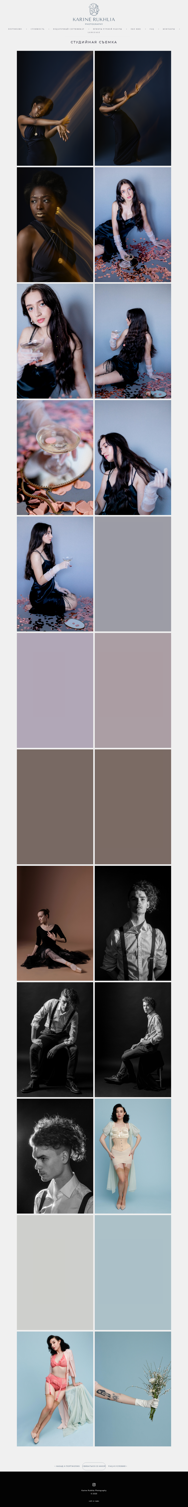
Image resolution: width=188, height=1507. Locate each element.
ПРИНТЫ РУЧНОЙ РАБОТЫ (107, 29)
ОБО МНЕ (136, 29)
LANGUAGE (94, 32)
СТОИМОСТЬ (38, 29)
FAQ (152, 29)
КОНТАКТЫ (169, 29)
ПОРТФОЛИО (15, 29)
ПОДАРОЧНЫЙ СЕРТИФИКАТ (68, 29)
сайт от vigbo (94, 1501)
